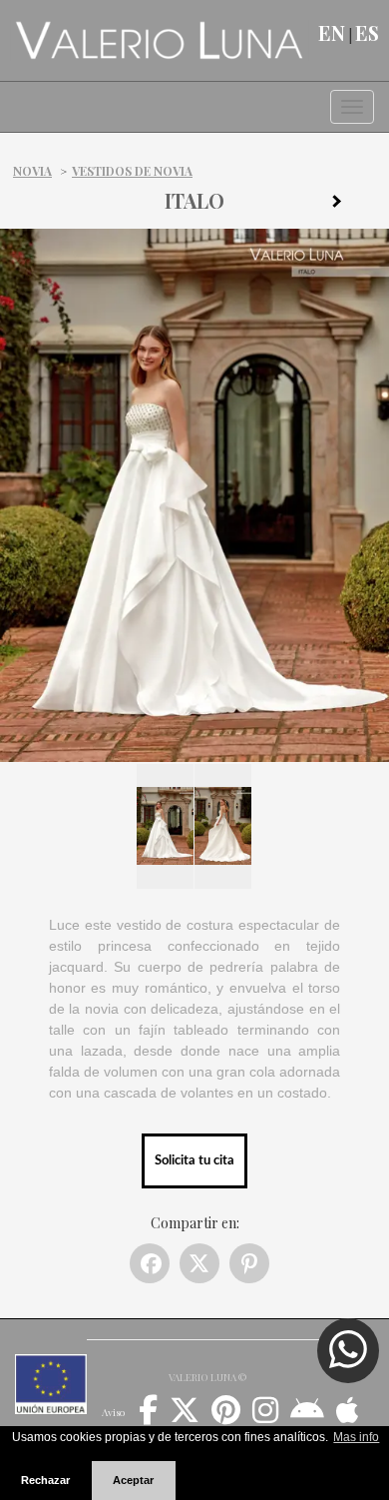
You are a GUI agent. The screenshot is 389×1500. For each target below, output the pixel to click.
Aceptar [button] (133, 1480)
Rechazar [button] (45, 1480)
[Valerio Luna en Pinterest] (225, 1417)
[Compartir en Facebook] (150, 1263)
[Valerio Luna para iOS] (347, 1417)
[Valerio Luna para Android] (307, 1417)
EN (331, 33)
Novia (32, 171)
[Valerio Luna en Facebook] (148, 1417)
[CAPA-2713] (344, 205)
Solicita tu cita (194, 1160)
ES (367, 33)
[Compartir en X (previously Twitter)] (199, 1263)
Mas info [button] (356, 1437)
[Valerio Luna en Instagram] (265, 1417)
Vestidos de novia (132, 171)
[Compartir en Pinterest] (249, 1263)
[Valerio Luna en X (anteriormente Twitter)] (184, 1417)
